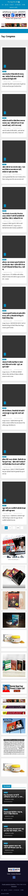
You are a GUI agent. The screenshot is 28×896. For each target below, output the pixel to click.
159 (18, 528)
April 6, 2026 (7, 81)
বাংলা (3, 4)
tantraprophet (17, 81)
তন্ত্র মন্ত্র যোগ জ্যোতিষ (13, 7)
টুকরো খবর (6, 4)
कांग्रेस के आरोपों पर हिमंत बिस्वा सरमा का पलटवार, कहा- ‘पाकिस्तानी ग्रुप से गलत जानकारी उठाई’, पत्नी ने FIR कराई (13, 123)
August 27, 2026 (9, 799)
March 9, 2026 (7, 467)
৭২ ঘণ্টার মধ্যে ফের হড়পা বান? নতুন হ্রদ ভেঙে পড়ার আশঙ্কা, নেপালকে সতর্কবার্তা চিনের (14, 830)
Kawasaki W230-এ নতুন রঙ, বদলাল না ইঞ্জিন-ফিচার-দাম (13, 813)
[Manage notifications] (24, 893)
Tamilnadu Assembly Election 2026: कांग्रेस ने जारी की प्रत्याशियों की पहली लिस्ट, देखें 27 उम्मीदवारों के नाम (13, 216)
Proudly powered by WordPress (9, 884)
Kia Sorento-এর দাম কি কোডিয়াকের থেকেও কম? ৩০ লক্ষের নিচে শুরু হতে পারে (13, 797)
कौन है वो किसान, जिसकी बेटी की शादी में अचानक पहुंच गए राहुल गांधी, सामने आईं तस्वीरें (13, 413)
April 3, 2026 (7, 221)
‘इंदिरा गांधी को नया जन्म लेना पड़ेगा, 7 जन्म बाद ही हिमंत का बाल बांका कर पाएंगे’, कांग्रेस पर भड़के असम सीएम (13, 169)
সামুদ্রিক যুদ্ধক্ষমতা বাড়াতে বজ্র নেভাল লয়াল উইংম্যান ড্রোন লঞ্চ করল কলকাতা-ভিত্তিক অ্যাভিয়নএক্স (14, 847)
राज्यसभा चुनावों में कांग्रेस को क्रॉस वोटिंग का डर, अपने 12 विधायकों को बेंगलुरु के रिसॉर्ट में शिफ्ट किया (13, 315)
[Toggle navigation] (25, 31)
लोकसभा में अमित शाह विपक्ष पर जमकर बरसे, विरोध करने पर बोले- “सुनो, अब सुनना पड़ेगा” (12, 364)
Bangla (4, 71)
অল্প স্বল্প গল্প (12, 4)
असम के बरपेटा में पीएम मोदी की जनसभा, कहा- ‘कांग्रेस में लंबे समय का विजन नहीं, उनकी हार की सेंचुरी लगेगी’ (13, 76)
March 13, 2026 (8, 272)
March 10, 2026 (8, 418)
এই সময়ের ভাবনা (18, 4)
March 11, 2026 (8, 369)
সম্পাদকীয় (23, 4)
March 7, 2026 (7, 513)
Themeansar (14, 886)
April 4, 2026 (7, 174)
